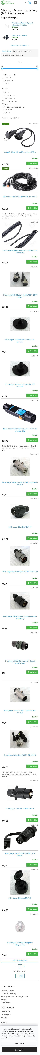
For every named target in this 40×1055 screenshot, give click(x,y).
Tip (7, 83)
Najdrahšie (27, 51)
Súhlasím (19, 1050)
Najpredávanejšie (8, 55)
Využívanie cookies (7, 991)
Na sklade (10, 75)
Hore (21, 976)
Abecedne (19, 55)
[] (7, 92)
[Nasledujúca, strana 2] (20, 966)
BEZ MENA (10, 98)
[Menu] (35, 3)
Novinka (9, 81)
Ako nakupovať (6, 1015)
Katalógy (4, 1018)
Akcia (8, 78)
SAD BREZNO (10, 110)
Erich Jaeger (11, 101)
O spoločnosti (5, 1003)
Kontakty (4, 1000)
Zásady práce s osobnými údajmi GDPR (14, 997)
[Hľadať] (25, 3)
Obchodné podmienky (8, 994)
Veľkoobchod (5, 1011)
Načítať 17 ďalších (20, 961)
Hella (8, 104)
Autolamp (9, 95)
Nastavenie (19, 1043)
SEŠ (7, 113)
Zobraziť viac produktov (19, 45)
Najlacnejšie (17, 51)
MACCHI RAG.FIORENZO (14, 107)
